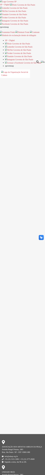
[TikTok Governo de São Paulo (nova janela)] (13, 11)
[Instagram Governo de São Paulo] (14, 21)
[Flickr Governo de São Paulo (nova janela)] (22, 5)
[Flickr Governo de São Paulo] (17, 43)
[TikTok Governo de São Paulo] (18, 50)
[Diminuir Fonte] (22, 32)
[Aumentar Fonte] (7, 32)
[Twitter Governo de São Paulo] (18, 53)
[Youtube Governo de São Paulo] (18, 56)
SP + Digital (5, 5)
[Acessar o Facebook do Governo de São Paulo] (23, 62)
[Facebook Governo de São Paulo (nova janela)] (14, 24)
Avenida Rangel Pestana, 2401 (12, 449)
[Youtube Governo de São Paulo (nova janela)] (13, 14)
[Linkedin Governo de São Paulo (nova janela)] (14, 8)
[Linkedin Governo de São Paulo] (18, 47)
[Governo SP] (8, 1)
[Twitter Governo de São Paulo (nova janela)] (13, 17)
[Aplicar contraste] (35, 32)
